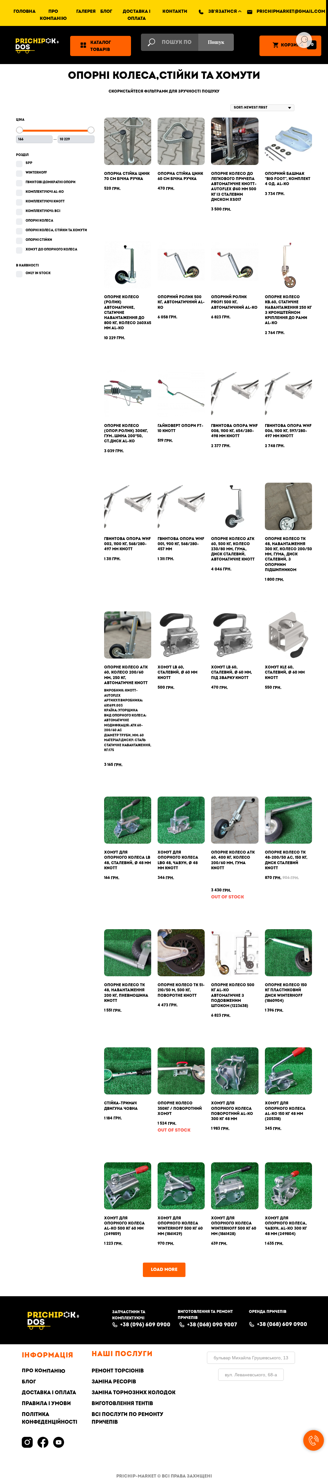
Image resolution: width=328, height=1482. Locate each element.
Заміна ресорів (114, 1382)
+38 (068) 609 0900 (282, 1324)
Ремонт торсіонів (118, 1371)
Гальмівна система (74, 99)
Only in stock (38, 273)
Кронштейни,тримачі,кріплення (91, 188)
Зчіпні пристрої (69, 144)
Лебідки (63, 221)
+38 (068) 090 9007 (212, 1325)
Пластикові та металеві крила (88, 129)
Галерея (86, 11)
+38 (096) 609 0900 (145, 1325)
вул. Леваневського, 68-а (251, 1374)
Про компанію (43, 1370)
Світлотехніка (67, 203)
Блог (106, 11)
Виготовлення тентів (122, 1403)
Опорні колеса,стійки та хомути (90, 158)
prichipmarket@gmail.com (291, 11)
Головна (24, 11)
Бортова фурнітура (74, 85)
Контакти (174, 11)
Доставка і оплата (49, 1392)
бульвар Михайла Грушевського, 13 (251, 1357)
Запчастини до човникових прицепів (97, 114)
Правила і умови (46, 1403)
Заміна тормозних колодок (134, 1392)
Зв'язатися (222, 11)
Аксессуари (64, 70)
